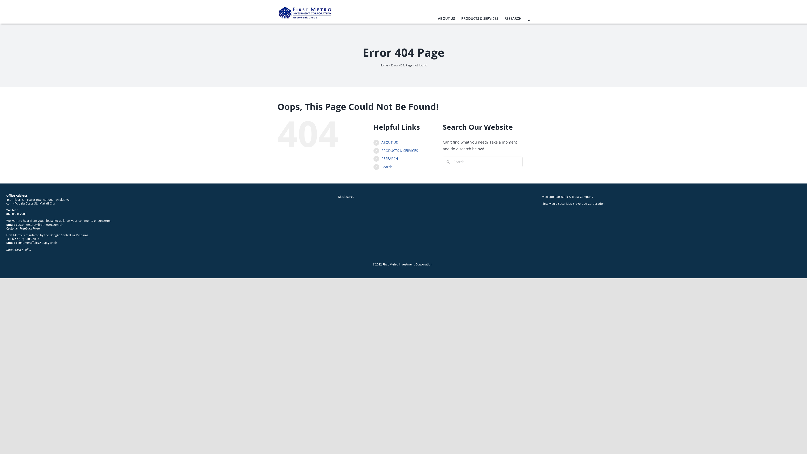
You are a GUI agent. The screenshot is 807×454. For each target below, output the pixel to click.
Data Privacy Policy (18, 250)
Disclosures (346, 197)
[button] (529, 20)
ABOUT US (389, 142)
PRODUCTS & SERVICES (399, 150)
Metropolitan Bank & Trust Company (567, 197)
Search (386, 167)
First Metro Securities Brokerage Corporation (573, 204)
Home (384, 65)
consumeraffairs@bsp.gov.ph (36, 243)
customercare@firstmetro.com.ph (39, 225)
